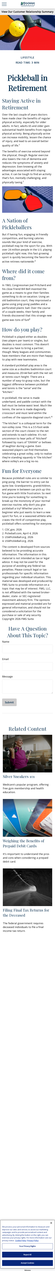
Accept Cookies (27, 1263)
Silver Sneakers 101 (19, 776)
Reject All (27, 1254)
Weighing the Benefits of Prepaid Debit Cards (23, 843)
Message (7, 676)
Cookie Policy (20, 1240)
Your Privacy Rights (27, 1246)
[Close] (51, 1223)
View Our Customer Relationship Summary (27, 11)
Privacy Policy (33, 1240)
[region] (27, 1244)
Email (5, 659)
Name (5, 641)
